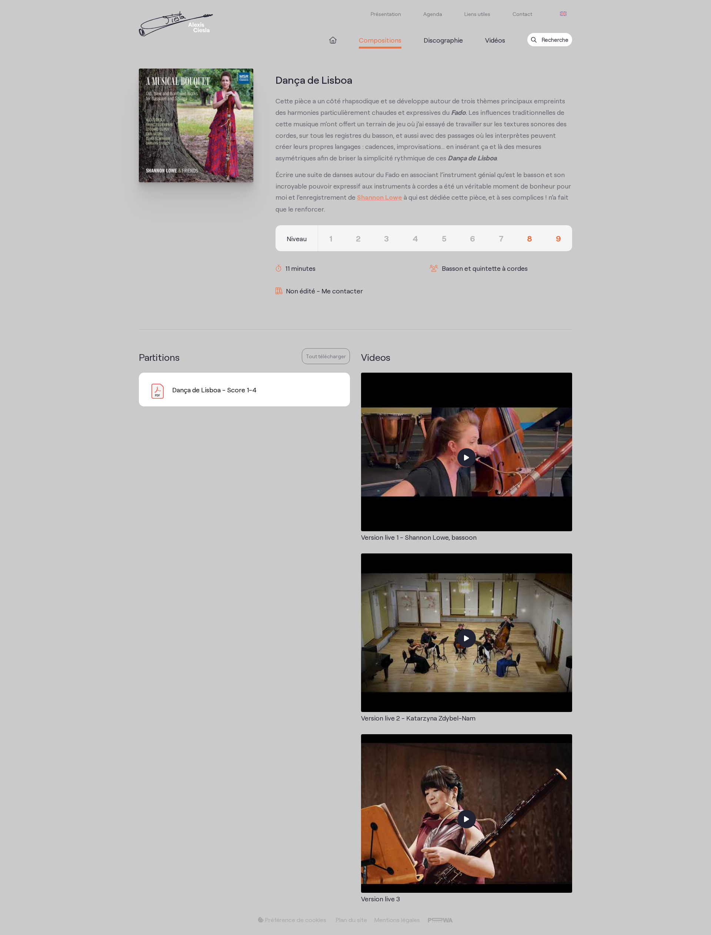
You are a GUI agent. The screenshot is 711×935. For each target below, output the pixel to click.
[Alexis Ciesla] (176, 28)
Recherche (554, 39)
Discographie (443, 39)
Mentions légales (397, 919)
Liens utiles (477, 13)
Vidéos (495, 39)
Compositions (380, 39)
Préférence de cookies (295, 919)
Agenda (432, 13)
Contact (522, 13)
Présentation (386, 13)
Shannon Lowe (379, 197)
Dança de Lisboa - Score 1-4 (214, 389)
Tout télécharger (326, 356)
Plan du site (351, 919)
